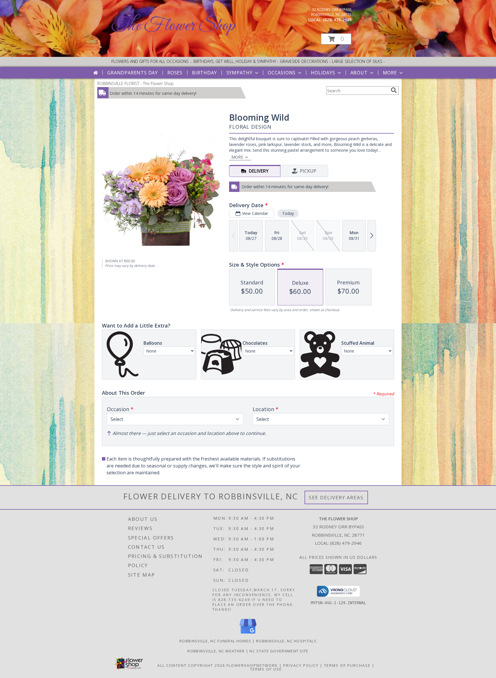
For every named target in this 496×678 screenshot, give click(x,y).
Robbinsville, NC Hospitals (286, 641)
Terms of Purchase (347, 665)
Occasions (282, 73)
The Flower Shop (173, 26)
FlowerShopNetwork (252, 665)
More (390, 73)
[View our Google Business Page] (248, 634)
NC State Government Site (278, 651)
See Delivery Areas (336, 497)
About (359, 73)
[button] (336, 39)
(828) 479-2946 (337, 19)
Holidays (323, 73)
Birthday (204, 73)
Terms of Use (266, 669)
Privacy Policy (301, 665)
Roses (175, 73)
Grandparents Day (132, 73)
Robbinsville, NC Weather (216, 651)
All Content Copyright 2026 (191, 665)
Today (288, 213)
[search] (393, 90)
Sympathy (239, 73)
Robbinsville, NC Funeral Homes (215, 641)
